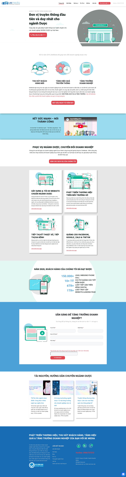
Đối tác (88, 3)
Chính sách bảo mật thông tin (59, 463)
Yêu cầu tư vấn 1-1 (104, 3)
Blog (53, 454)
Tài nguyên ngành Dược (58, 459)
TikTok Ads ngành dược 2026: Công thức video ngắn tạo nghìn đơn (39, 400)
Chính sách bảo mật (90, 464)
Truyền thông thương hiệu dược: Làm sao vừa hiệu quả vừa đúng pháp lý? (86, 400)
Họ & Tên (53, 327)
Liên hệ (94, 3)
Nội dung (53, 340)
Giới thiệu (68, 3)
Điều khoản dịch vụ (80, 464)
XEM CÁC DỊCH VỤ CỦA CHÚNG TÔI (63, 161)
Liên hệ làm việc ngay (36, 208)
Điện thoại (81, 327)
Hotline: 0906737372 (118, 3)
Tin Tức (82, 3)
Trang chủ (61, 3)
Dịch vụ (75, 3)
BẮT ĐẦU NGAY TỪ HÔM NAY (63, 103)
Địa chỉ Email (54, 334)
